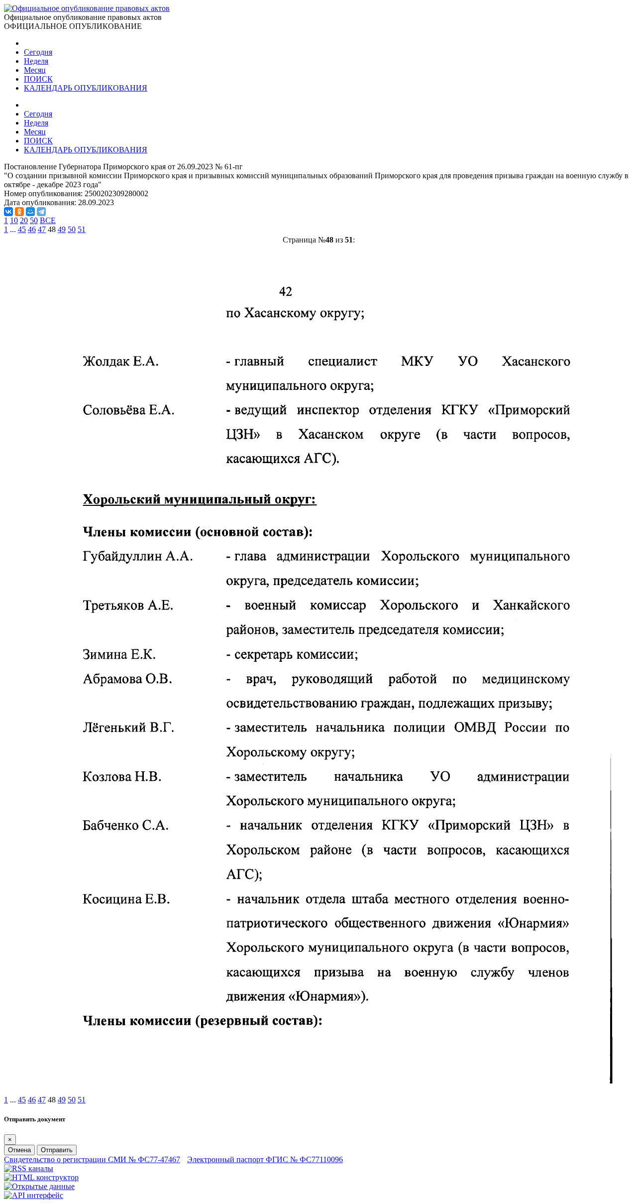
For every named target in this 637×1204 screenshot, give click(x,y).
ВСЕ (48, 220)
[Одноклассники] (19, 211)
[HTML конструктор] (41, 1177)
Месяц (35, 70)
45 (22, 229)
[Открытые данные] (39, 1186)
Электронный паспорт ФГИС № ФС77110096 (265, 1159)
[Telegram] (41, 211)
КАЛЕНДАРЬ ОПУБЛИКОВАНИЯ (85, 88)
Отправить (57, 1150)
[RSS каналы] (28, 1168)
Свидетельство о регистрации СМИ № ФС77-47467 (92, 1159)
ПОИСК (38, 79)
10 (14, 220)
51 (82, 229)
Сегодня (38, 52)
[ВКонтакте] (8, 211)
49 (62, 229)
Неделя (36, 61)
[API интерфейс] (33, 1195)
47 (42, 229)
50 (34, 220)
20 (24, 220)
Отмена (19, 1150)
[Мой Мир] (30, 211)
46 (32, 229)
